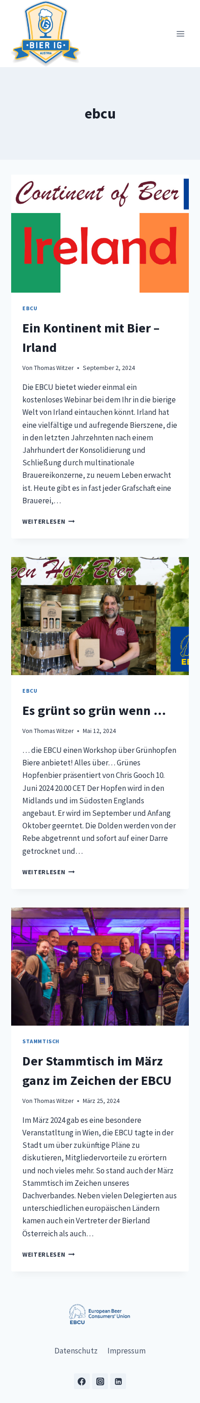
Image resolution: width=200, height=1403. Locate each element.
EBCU (29, 308)
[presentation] (100, 234)
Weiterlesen (48, 522)
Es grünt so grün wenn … (94, 710)
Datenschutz (76, 1351)
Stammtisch (41, 1041)
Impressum (126, 1351)
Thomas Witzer (53, 368)
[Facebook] (82, 1381)
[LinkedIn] (118, 1381)
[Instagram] (100, 1381)
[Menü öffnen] (180, 33)
